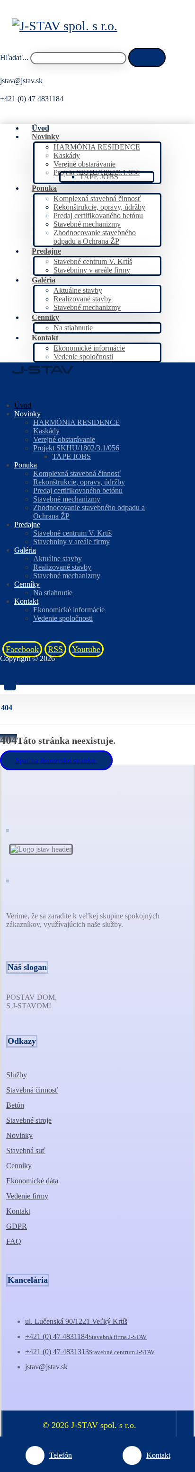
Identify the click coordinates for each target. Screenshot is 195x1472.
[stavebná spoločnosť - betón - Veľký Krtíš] (64, 25)
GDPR (16, 1226)
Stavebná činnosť (32, 1090)
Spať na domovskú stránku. (56, 760)
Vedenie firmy (27, 1196)
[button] (147, 57)
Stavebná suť (25, 1150)
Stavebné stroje (29, 1120)
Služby (16, 1075)
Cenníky (19, 1166)
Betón (15, 1105)
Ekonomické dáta (32, 1181)
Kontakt (18, 1211)
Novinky (19, 1135)
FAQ (13, 1241)
